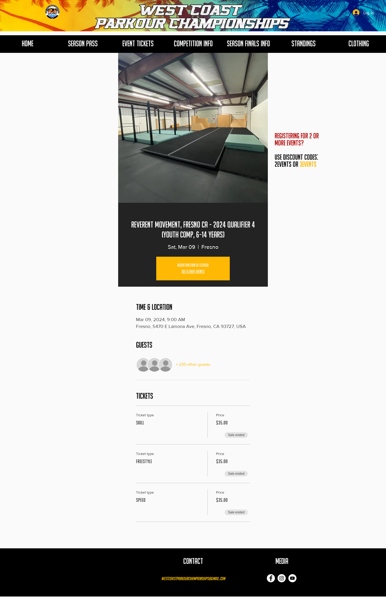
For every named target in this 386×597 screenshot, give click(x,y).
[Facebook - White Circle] (271, 578)
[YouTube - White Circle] (292, 578)
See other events (193, 272)
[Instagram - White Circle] (282, 578)
